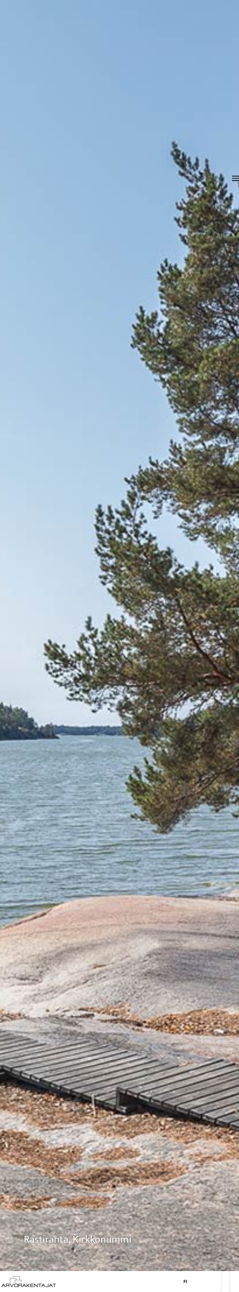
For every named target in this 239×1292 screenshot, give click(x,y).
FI (185, 1281)
